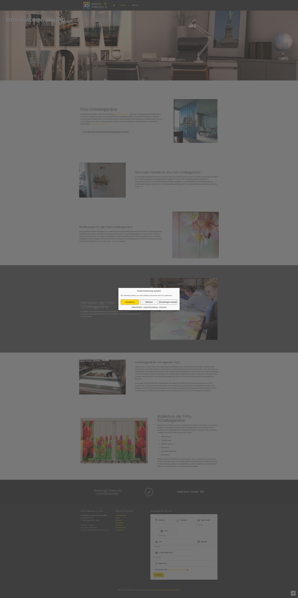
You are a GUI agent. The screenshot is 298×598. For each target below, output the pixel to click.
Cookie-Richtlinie (137, 307)
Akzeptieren (129, 302)
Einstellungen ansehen (168, 302)
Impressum (162, 307)
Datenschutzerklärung (151, 307)
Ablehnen (149, 302)
